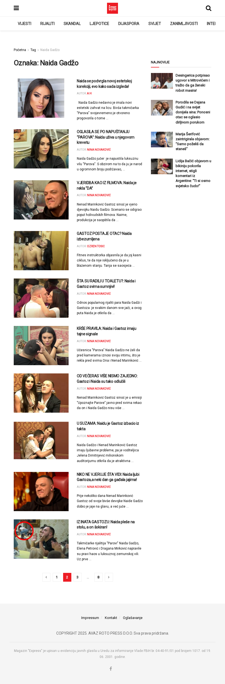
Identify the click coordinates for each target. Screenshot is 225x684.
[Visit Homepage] (112, 8)
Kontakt (111, 618)
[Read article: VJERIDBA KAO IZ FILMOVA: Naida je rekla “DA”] (41, 199)
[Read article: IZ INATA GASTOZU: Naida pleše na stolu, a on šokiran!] (41, 539)
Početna (20, 50)
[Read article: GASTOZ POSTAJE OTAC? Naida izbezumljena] (41, 250)
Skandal (72, 23)
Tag (33, 50)
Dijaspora (128, 23)
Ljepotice (99, 23)
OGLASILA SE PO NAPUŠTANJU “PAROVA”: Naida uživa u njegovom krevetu (105, 137)
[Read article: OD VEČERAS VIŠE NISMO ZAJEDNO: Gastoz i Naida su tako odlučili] (41, 393)
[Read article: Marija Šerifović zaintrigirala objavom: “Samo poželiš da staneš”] (162, 139)
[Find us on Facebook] (110, 669)
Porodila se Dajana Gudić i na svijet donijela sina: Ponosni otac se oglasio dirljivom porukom (193, 112)
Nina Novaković (99, 149)
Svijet (154, 23)
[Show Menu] (16, 8)
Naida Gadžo (50, 50)
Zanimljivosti (184, 23)
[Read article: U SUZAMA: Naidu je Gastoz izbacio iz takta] (41, 440)
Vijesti (24, 23)
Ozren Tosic (96, 246)
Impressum (90, 618)
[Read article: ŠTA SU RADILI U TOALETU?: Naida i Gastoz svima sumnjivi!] (41, 298)
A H (89, 93)
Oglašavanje (132, 618)
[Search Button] (208, 8)
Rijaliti (47, 23)
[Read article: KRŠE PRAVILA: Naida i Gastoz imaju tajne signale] (41, 345)
